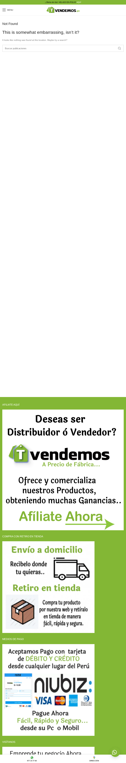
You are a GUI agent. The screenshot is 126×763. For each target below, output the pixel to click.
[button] (115, 752)
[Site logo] (63, 10)
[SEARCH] (119, 48)
